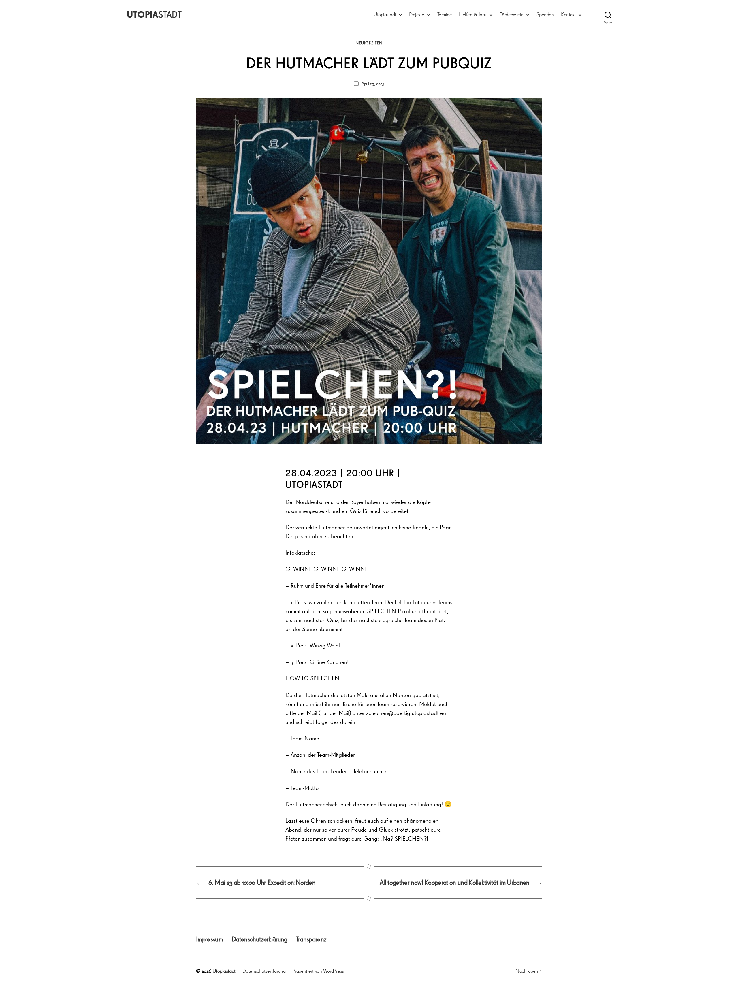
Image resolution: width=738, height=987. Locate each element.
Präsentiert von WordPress (318, 970)
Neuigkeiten (369, 43)
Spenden (545, 14)
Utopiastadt (385, 14)
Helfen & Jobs (473, 14)
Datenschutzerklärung (259, 939)
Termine (444, 14)
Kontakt (568, 14)
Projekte (416, 14)
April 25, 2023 (373, 83)
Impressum (209, 939)
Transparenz (311, 939)
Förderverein (512, 14)
